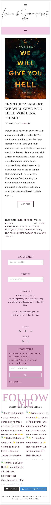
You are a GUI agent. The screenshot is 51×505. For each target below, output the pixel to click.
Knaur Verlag (34, 230)
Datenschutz (15, 382)
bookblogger (12, 227)
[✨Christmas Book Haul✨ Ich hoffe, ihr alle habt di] (13, 472)
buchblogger (32, 227)
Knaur (8, 230)
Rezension (10, 223)
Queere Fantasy (25, 233)
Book (41, 223)
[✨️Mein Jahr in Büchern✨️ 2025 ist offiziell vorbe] (38, 423)
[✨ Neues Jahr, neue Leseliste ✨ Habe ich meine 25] (38, 448)
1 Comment (24, 124)
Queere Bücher (25, 220)
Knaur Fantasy (19, 230)
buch (22, 227)
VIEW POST (25, 204)
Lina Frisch (10, 233)
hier (25, 305)
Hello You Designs (29, 498)
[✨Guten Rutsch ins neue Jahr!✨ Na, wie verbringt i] (13, 448)
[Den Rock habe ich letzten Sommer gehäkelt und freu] (13, 423)
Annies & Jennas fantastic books (25, 15)
